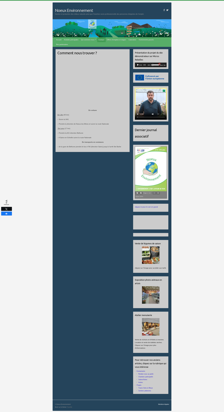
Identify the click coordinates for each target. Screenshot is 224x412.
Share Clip (162, 65)
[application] (151, 65)
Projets (139, 385)
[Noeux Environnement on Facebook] (164, 10)
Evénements (141, 371)
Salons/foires (142, 379)
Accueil (58, 40)
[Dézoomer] (154, 193)
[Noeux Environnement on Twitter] (167, 10)
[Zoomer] (158, 193)
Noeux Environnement (74, 10)
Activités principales (71, 40)
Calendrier (132, 40)
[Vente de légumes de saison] (151, 255)
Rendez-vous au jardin (145, 374)
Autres (140, 382)
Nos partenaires (62, 44)
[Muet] (152, 65)
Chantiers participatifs (145, 377)
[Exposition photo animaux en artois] (151, 295)
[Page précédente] (137, 193)
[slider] (155, 65)
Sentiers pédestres (144, 391)
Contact (101, 40)
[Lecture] (138, 65)
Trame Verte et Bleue (145, 388)
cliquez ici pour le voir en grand (146, 207)
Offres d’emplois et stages (116, 40)
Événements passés (146, 40)
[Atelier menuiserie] (151, 327)
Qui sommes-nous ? (88, 40)
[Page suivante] (141, 193)
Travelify (69, 407)
